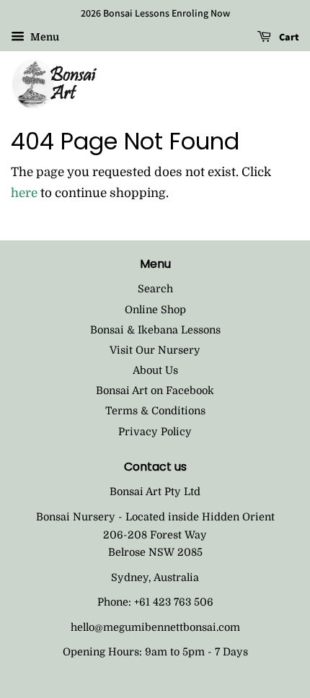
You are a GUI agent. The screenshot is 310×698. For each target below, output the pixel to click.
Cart (288, 36)
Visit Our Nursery (155, 350)
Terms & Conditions (155, 410)
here (24, 193)
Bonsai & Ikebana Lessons (155, 330)
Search (155, 289)
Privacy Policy (155, 431)
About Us (155, 370)
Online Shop (155, 309)
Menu (43, 37)
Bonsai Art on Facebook (155, 390)
